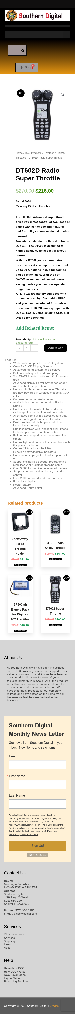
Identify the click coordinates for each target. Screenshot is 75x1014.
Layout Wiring (12, 978)
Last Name (17, 795)
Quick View (20, 530)
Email (13, 756)
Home (19, 153)
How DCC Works (14, 971)
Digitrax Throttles (39, 206)
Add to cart (55, 347)
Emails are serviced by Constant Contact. (33, 832)
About (7, 947)
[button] (66, 34)
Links (7, 944)
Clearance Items (14, 934)
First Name (17, 775)
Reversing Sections (16, 981)
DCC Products (33, 153)
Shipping (9, 941)
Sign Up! (37, 845)
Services (9, 937)
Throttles (49, 153)
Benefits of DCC (14, 968)
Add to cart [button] (20, 565)
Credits (54, 1005)
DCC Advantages (15, 974)
